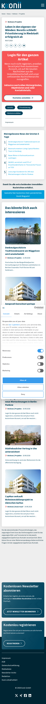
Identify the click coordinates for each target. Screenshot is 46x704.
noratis (10, 107)
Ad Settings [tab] (28, 314)
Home (3, 14)
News (9, 14)
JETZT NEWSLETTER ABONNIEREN (21, 611)
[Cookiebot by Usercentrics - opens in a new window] (34, 307)
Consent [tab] (6, 314)
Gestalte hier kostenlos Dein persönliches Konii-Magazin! (23, 194)
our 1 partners (14, 325)
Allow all (23, 380)
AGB (3, 661)
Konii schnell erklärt (9, 680)
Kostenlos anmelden (21, 98)
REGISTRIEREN (13, 643)
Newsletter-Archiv (9, 672)
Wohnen (15, 14)
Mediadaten (6, 669)
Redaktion (6, 676)
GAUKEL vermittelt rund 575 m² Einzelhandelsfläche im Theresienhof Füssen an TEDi (24, 164)
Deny (23, 394)
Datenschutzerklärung (10, 665)
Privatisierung (24, 107)
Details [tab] (17, 314)
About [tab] (39, 314)
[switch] (40, 357)
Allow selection (23, 387)
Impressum (9, 122)
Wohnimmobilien (14, 113)
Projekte (22, 14)
